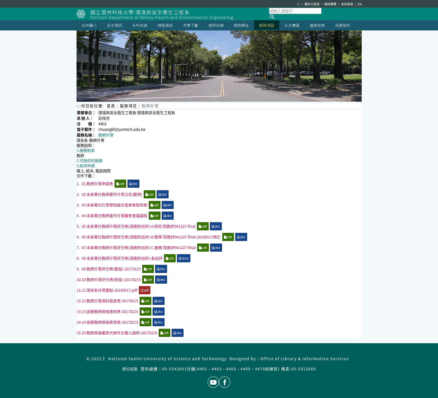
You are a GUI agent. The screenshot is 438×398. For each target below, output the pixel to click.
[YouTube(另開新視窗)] (213, 382)
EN (360, 4)
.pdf (146, 290)
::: (298, 3)
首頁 (111, 105)
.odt (121, 183)
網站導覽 (330, 4)
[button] (315, 17)
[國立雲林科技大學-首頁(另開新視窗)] (83, 14)
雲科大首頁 (312, 4)
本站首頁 (347, 4)
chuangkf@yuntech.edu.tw (121, 129)
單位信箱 (129, 368)
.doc (135, 183)
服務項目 (128, 105)
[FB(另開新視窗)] (224, 382)
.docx (185, 258)
